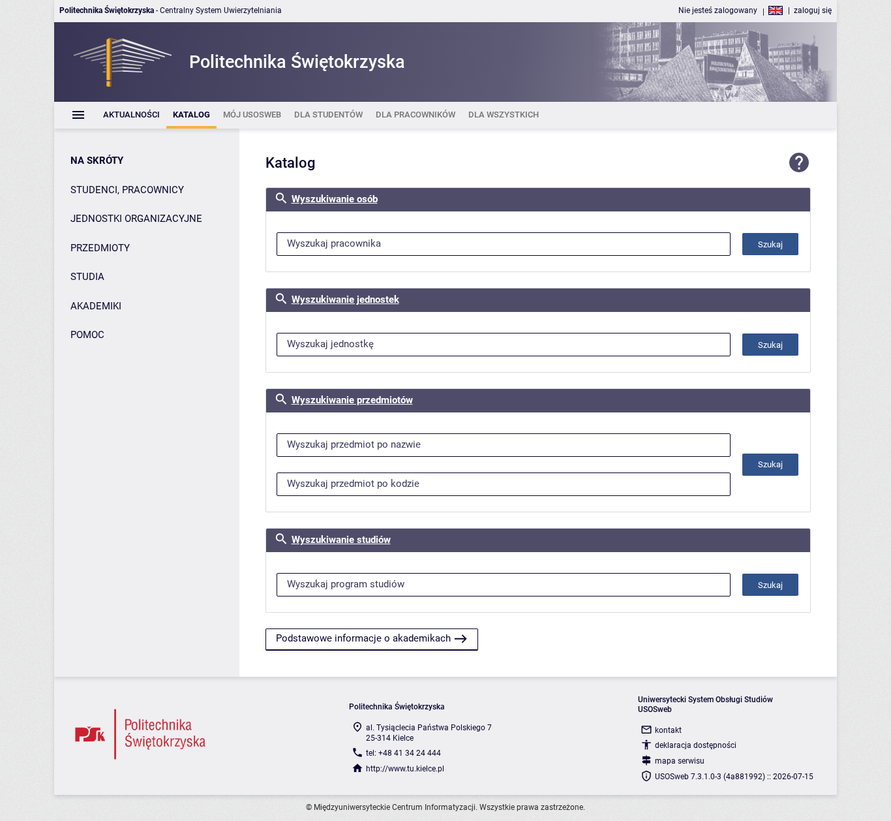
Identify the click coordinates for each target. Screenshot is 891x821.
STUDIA (87, 277)
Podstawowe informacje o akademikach (363, 638)
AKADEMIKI (95, 306)
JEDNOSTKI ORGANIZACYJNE (136, 219)
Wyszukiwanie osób (335, 199)
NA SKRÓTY (96, 160)
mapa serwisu (679, 761)
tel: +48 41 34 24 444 (403, 753)
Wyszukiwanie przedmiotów (352, 400)
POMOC (87, 335)
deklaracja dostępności (695, 745)
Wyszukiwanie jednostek (345, 299)
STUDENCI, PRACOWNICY (127, 190)
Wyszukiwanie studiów (341, 540)
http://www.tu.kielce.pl (405, 768)
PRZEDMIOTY (100, 248)
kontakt (668, 730)
